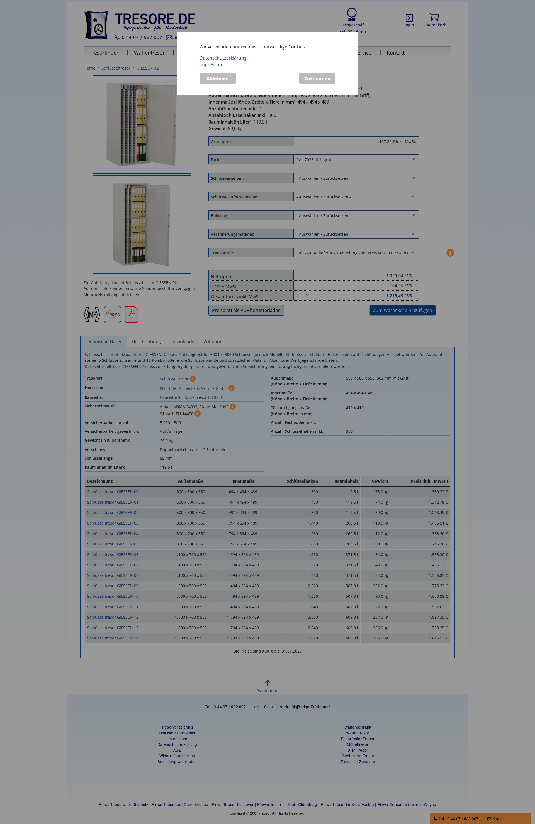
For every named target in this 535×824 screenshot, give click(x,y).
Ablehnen (217, 78)
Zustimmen (317, 78)
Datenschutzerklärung (223, 58)
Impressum (211, 64)
